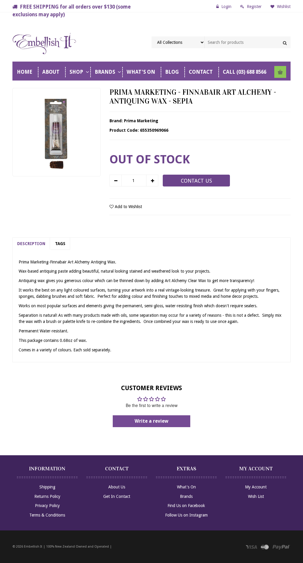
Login (226, 6)
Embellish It (33, 546)
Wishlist (283, 6)
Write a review (151, 421)
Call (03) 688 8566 (244, 72)
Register (254, 6)
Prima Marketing (141, 120)
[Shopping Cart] (280, 72)
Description (31, 243)
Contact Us (196, 181)
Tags (60, 243)
